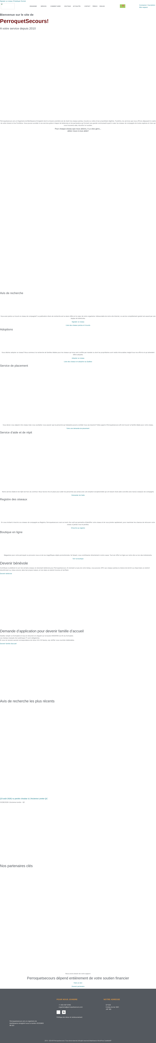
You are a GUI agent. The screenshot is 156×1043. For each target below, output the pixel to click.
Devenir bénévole (6, 573)
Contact (87, 6)
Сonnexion (143, 5)
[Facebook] (58, 1012)
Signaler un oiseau (6, 1)
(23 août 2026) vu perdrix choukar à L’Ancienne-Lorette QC (24, 799)
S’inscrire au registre (78, 528)
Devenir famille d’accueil (8, 643)
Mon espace (143, 7)
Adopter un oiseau (78, 358)
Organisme (33, 6)
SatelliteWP (108, 1041)
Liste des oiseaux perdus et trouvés (78, 325)
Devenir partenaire (78, 986)
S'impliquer (16, 1)
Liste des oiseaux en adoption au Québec (78, 361)
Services (43, 6)
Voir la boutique (78, 559)
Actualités (76, 6)
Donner (23, 1)
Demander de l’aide (78, 495)
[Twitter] (64, 1012)
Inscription (151, 5)
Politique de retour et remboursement (69, 1017)
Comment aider (55, 6)
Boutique (67, 6)
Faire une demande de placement (78, 428)
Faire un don (78, 983)
